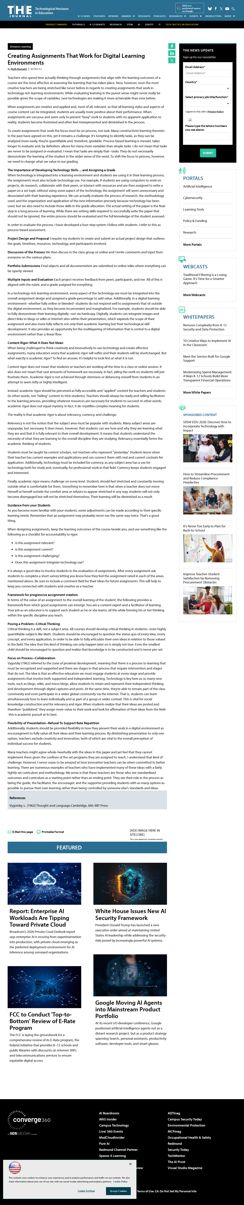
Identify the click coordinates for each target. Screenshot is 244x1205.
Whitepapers (198, 316)
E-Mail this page (22, 832)
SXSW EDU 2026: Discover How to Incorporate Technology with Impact (207, 426)
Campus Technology (114, 1125)
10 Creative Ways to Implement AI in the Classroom (207, 342)
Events (194, 16)
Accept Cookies (118, 1190)
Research (144, 16)
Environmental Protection (186, 1125)
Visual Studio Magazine (185, 1168)
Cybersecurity (192, 198)
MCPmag (174, 1131)
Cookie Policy (120, 1181)
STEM (130, 24)
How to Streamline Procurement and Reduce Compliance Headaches (206, 478)
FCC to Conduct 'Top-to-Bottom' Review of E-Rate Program (42, 1020)
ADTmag (174, 1113)
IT (160, 24)
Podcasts (160, 16)
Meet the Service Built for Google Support (206, 358)
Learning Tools (193, 209)
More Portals (192, 244)
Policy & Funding (195, 221)
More (228, 16)
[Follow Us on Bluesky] (210, 9)
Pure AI (104, 1143)
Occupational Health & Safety (189, 1137)
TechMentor (176, 1156)
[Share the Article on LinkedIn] (171, 53)
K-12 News (84, 16)
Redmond (175, 1143)
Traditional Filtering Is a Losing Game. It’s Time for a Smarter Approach (205, 279)
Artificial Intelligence (197, 186)
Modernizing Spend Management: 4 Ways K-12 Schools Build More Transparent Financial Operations (207, 376)
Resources (176, 16)
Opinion (113, 16)
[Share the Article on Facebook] (171, 46)
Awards (126, 16)
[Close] (130, 1164)
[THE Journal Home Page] (38, 10)
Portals (193, 178)
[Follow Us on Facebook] (216, 8)
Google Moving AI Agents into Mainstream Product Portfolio (128, 1009)
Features (99, 16)
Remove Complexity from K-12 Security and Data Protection (205, 327)
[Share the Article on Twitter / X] (171, 60)
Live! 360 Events (111, 1131)
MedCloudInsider (111, 1137)
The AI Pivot (176, 1162)
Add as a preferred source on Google (191, 8)
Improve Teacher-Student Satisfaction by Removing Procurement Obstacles (201, 578)
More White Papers (197, 392)
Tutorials (78, 24)
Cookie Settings (86, 1190)
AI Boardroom (109, 1113)
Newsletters (213, 16)
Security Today (178, 1149)
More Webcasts (194, 295)
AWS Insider (108, 1119)
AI (139, 24)
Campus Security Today (185, 1119)
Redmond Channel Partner (118, 1149)
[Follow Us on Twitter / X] (221, 8)
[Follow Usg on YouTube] (227, 9)
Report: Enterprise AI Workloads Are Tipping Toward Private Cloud (39, 917)
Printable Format (53, 832)
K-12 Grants (97, 24)
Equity (149, 24)
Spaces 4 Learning (112, 1156)
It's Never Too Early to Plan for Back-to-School (204, 528)
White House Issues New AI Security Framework (130, 914)
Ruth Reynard (19, 69)
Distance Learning (20, 46)
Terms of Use (145, 1191)
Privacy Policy (216, 111)
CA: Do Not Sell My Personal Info (176, 1191)
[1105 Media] (30, 1154)
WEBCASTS (195, 266)
